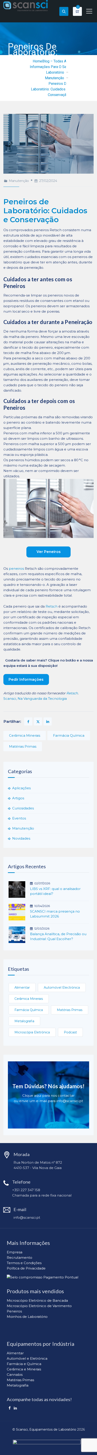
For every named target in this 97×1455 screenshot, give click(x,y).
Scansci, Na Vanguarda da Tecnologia (35, 698)
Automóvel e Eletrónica (27, 1358)
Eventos (19, 818)
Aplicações (21, 788)
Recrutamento (19, 1257)
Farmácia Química (68, 735)
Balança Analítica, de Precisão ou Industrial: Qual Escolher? (58, 936)
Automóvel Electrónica (62, 988)
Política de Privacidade (26, 1268)
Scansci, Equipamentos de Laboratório (46, 1429)
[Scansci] (25, 5)
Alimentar (22, 988)
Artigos (18, 798)
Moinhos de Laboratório (27, 1316)
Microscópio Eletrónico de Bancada (37, 1300)
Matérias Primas (22, 746)
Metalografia (24, 1021)
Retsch (52, 606)
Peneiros (14, 1311)
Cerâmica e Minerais (24, 1369)
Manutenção (19, 181)
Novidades (21, 838)
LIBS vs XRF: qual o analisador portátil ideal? (55, 891)
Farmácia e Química (24, 1364)
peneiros (16, 568)
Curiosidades (23, 808)
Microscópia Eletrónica (32, 1032)
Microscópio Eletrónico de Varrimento (39, 1306)
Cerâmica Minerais (24, 735)
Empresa (14, 1252)
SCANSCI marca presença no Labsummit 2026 (55, 913)
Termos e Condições (24, 1263)
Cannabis (15, 1374)
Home (37, 61)
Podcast (70, 1032)
